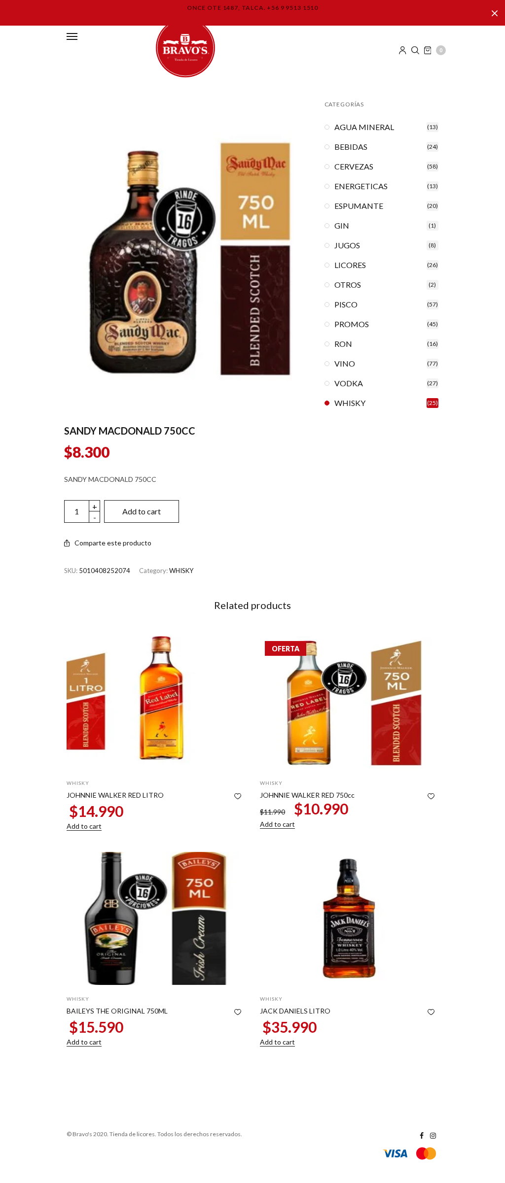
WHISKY (181, 571)
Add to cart (141, 511)
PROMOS (351, 324)
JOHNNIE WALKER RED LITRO (115, 795)
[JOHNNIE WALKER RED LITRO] (156, 702)
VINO (344, 364)
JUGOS (347, 245)
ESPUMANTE (358, 206)
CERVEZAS (353, 166)
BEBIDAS (350, 147)
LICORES (350, 265)
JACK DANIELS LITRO (295, 1011)
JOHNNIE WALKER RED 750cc (307, 795)
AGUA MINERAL (364, 127)
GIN (341, 226)
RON (343, 344)
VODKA (348, 383)
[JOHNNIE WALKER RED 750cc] (349, 702)
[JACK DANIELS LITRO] (349, 918)
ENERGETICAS (361, 186)
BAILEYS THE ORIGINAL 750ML (117, 1011)
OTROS (347, 285)
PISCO (346, 304)
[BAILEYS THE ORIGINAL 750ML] (156, 918)
